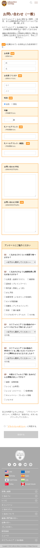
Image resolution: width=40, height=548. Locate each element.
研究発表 (5, 531)
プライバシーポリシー (16, 426)
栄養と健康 (6, 491)
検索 (31, 2)
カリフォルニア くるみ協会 (12, 540)
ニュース (5, 536)
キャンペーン (7, 505)
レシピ (4, 500)
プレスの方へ (7, 527)
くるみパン (6, 496)
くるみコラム (7, 509)
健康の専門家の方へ (10, 518)
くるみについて (8, 514)
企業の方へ (6, 522)
